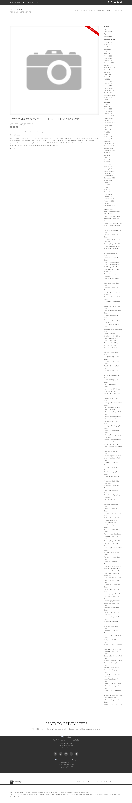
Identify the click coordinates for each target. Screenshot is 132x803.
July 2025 (107, 72)
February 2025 (108, 83)
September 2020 (109, 205)
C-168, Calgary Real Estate (112, 264)
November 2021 (109, 173)
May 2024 (107, 104)
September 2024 (109, 95)
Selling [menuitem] (104, 10)
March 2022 (108, 164)
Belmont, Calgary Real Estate (113, 244)
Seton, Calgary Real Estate (112, 601)
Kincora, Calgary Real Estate (112, 439)
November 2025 (109, 63)
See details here (15, 135)
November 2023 (109, 118)
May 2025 (107, 76)
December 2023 (109, 116)
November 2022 (109, 146)
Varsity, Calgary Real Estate (112, 683)
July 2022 (107, 155)
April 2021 (107, 189)
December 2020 (109, 199)
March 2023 (108, 136)
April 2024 (107, 106)
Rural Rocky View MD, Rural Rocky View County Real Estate (112, 580)
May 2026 (107, 51)
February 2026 (108, 58)
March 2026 (108, 56)
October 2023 (108, 120)
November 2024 (109, 90)
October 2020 (108, 203)
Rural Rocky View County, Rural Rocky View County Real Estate (112, 573)
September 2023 (109, 123)
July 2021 (107, 182)
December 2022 (109, 143)
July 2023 (107, 127)
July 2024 (107, 99)
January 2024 (108, 113)
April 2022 (107, 162)
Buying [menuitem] (99, 10)
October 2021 (108, 175)
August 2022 (108, 152)
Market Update (112, 10)
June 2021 (107, 185)
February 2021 (108, 194)
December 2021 (109, 171)
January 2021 (108, 196)
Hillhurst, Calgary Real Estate (113, 419)
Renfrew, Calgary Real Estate (113, 541)
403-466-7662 (16, 2)
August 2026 (108, 44)
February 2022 (108, 166)
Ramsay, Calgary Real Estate (112, 534)
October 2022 (108, 148)
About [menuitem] (120, 10)
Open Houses (108, 34)
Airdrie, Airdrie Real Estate (112, 211)
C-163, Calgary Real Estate (112, 262)
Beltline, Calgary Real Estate (112, 246)
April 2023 (107, 134)
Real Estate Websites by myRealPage (113, 781)
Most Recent (108, 42)
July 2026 (107, 47)
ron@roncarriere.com (31, 2)
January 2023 (108, 141)
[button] (15, 2)
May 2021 (107, 187)
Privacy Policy (100, 781)
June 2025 (107, 74)
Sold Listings (108, 36)
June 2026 (107, 49)
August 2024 (108, 97)
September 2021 (109, 178)
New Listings (108, 31)
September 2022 (109, 150)
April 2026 (107, 53)
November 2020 (109, 201)
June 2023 (107, 129)
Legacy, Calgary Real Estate (112, 456)
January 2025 (108, 86)
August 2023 (108, 125)
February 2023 (108, 139)
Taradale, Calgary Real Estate (113, 660)
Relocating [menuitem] (92, 10)
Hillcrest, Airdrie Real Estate (112, 416)
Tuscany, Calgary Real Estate (112, 667)
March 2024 (108, 109)
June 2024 (107, 102)
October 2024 (108, 93)
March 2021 (108, 192)
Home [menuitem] (77, 10)
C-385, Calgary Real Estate (112, 267)
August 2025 (108, 70)
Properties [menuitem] (84, 10)
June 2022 (107, 157)
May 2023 (107, 132)
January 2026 (108, 60)
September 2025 (109, 67)
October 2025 (108, 65)
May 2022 (107, 159)
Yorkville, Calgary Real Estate (113, 704)
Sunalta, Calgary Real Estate (112, 649)
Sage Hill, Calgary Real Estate (113, 594)
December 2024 (109, 88)
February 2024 (108, 111)
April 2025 (107, 79)
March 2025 (108, 81)
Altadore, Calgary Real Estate (113, 223)
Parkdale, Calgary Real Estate (22, 125)
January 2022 (108, 169)
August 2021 (108, 180)
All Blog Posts (108, 29)
